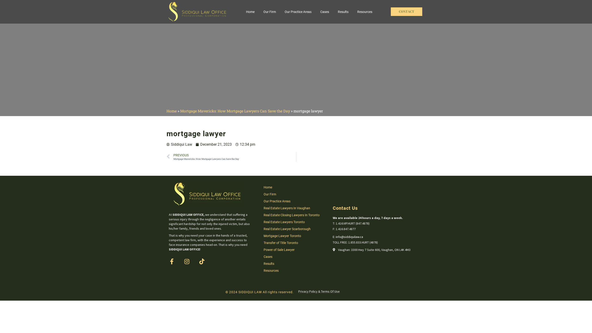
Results (343, 12)
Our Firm (269, 12)
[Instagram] (187, 261)
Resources (364, 12)
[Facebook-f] (172, 261)
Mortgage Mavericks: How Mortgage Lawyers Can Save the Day (235, 110)
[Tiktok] (202, 261)
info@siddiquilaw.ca (349, 237)
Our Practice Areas (298, 12)
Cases (324, 12)
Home (250, 12)
